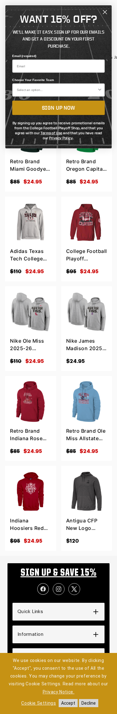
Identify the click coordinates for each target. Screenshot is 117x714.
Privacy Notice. (59, 691)
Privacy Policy (61, 138)
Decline (88, 703)
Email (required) (24, 56)
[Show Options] (99, 89)
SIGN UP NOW (58, 108)
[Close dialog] (105, 12)
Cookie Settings (38, 703)
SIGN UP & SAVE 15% (59, 573)
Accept (68, 703)
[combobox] (57, 89)
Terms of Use (51, 132)
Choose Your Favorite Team (33, 80)
